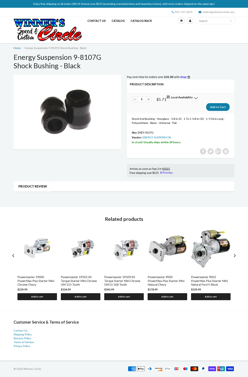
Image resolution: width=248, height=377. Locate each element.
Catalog (118, 20)
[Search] (231, 21)
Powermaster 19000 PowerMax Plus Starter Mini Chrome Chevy (35, 280)
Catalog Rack (141, 20)
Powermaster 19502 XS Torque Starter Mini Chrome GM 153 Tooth (79, 280)
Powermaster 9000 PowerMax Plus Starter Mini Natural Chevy (166, 280)
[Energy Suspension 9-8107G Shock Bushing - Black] (67, 112)
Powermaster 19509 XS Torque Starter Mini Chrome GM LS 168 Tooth (122, 280)
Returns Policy (22, 338)
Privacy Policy (22, 346)
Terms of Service (24, 342)
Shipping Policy (23, 334)
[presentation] (13, 255)
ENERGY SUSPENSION (157, 137)
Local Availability (182, 97)
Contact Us (96, 20)
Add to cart (37, 296)
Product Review (32, 186)
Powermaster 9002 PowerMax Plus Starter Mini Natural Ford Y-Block (209, 280)
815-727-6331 (184, 12)
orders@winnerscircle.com (218, 12)
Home (17, 48)
